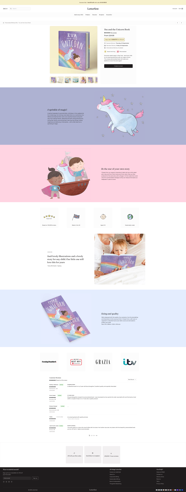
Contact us (159, 474)
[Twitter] (4, 482)
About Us (112, 474)
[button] (107, 32)
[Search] (11, 8)
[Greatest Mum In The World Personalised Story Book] (181, 22)
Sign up (35, 478)
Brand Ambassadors (115, 481)
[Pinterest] (11, 482)
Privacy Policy (160, 483)
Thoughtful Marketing (115, 483)
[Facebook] (6, 482)
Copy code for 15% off (114, 39)
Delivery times (160, 476)
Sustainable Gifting (115, 479)
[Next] (94, 49)
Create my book (118, 66)
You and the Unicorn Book (25, 22)
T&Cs (158, 481)
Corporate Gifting (114, 476)
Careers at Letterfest (115, 472)
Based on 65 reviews (61, 380)
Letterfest (34, 490)
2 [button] (91, 435)
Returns (159, 479)
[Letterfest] (93, 8)
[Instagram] (9, 482)
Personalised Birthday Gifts (11, 22)
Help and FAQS (161, 472)
